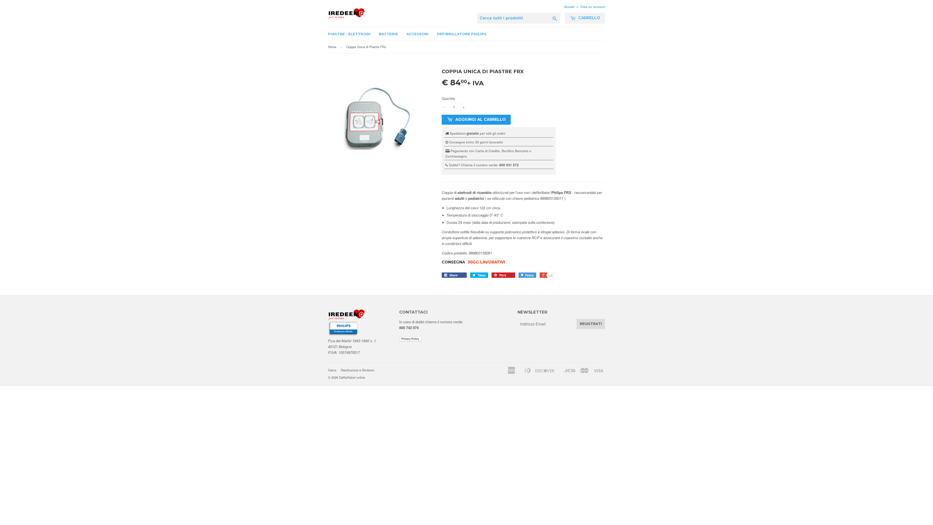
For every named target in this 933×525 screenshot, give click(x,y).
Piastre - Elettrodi (349, 34)
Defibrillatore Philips (461, 34)
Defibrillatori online (352, 377)
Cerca (332, 370)
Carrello (588, 18)
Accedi (569, 7)
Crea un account (592, 7)
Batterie (388, 34)
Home (332, 46)
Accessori (417, 34)
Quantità (448, 98)
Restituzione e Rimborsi (357, 370)
